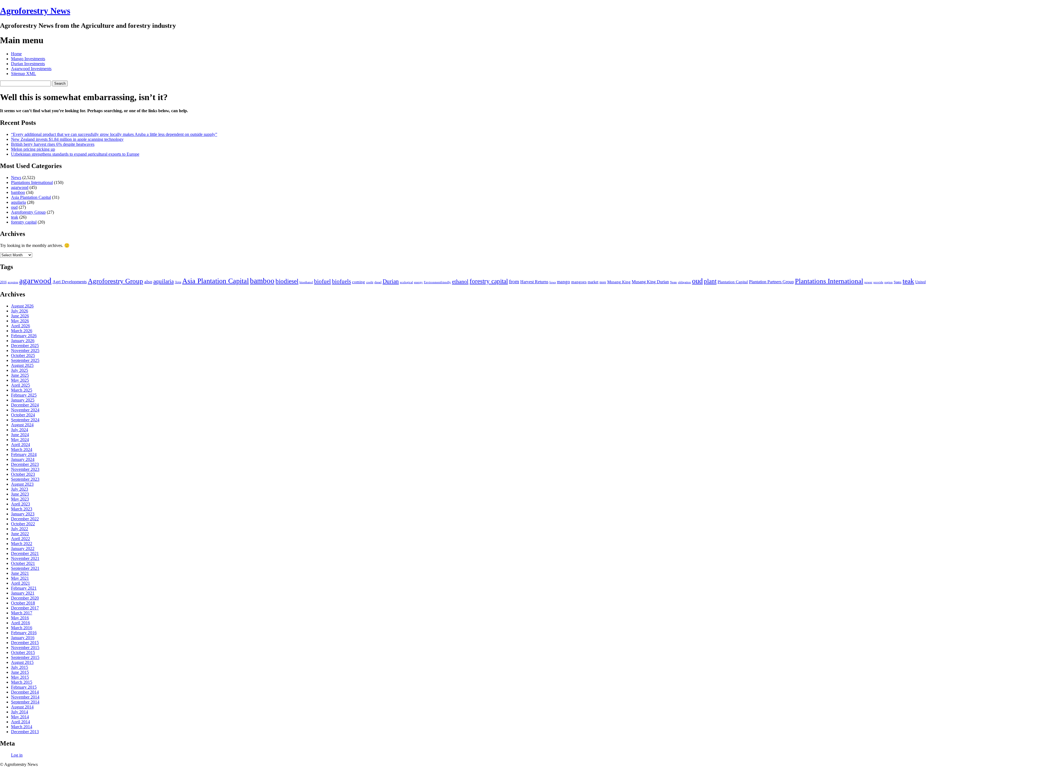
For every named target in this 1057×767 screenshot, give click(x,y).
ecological (406, 282)
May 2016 (20, 617)
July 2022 (19, 528)
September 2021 (25, 568)
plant (710, 281)
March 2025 (21, 390)
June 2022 (20, 533)
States (897, 282)
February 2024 (24, 454)
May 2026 (20, 320)
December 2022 (25, 518)
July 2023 (19, 489)
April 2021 (20, 583)
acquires (13, 282)
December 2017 (25, 608)
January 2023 (22, 514)
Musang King (619, 282)
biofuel (322, 281)
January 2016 (22, 637)
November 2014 (25, 697)
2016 (3, 282)
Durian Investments (28, 63)
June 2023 (20, 494)
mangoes (579, 282)
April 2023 (20, 504)
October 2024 (23, 415)
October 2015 (23, 652)
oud (14, 207)
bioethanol (306, 282)
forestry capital (24, 222)
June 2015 (20, 672)
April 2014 (20, 721)
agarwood (19, 187)
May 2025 (20, 380)
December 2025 (25, 345)
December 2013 (25, 731)
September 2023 (25, 479)
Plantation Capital (733, 282)
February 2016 (24, 632)
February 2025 (24, 395)
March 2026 (21, 330)
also (148, 281)
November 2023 (25, 469)
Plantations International (32, 182)
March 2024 (21, 449)
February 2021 (24, 588)
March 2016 (21, 627)
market (593, 282)
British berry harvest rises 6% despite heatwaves (52, 144)
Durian (391, 281)
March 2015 (21, 682)
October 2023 (23, 474)
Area (178, 282)
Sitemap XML (23, 73)
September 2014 (25, 702)
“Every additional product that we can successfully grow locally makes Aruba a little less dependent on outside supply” (114, 134)
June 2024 (20, 434)
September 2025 (25, 360)
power (868, 282)
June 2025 (20, 375)
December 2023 (25, 464)
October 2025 (23, 355)
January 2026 (22, 340)
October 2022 (23, 523)
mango (563, 281)
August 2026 (22, 306)
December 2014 (25, 692)
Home (16, 53)
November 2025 (25, 350)
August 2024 (22, 424)
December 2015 (25, 642)
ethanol (460, 281)
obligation (684, 282)
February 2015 (24, 687)
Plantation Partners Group (771, 281)
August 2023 (22, 484)
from (514, 281)
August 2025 (22, 365)
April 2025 (20, 385)
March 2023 (21, 509)
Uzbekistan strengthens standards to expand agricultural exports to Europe (75, 154)
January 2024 (22, 459)
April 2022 (20, 538)
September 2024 (25, 419)
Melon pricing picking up (33, 149)
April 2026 (20, 325)
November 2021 (25, 558)
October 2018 (23, 603)
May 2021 (20, 578)
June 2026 (20, 316)
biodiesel (287, 281)
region (888, 282)
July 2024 (19, 429)
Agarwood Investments (31, 68)
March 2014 (21, 726)
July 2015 (19, 667)
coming (358, 282)
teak (14, 217)
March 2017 (21, 613)
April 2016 (20, 622)
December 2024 (25, 405)
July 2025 (19, 370)
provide (878, 282)
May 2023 (20, 499)
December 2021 (25, 553)
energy (418, 282)
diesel (378, 282)
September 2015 (25, 657)
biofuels (341, 281)
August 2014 (22, 707)
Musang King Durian (650, 281)
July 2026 (19, 311)
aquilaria (18, 202)
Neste (673, 282)
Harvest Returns (534, 281)
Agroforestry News (35, 11)
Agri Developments (70, 281)
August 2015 (22, 662)
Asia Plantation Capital (31, 197)
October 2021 (23, 563)
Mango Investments (28, 58)
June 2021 (20, 573)
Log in (17, 755)
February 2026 (24, 335)
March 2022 (21, 543)
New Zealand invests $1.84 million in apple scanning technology (67, 139)
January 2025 (22, 400)
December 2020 (25, 598)
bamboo (18, 192)
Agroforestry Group (28, 212)
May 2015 (20, 677)
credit (369, 282)
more (603, 282)
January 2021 (22, 593)
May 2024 (20, 439)
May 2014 (20, 716)
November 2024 (25, 410)
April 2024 (20, 444)
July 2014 (19, 712)
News (16, 177)
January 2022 (22, 548)
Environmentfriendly (437, 282)
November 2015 (25, 647)
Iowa (552, 282)
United (920, 282)
